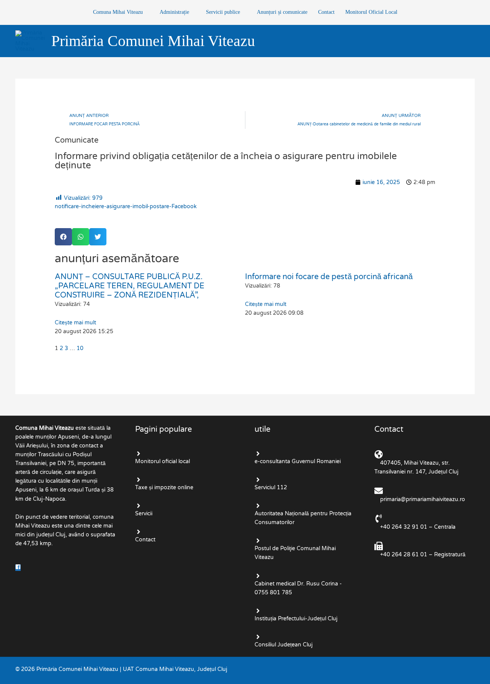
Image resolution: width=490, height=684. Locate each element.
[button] (63, 236)
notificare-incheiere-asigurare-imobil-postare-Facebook (126, 206)
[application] (146, 12)
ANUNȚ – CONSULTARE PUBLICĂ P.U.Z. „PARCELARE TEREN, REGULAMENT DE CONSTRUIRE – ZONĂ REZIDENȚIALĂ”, (129, 286)
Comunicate (76, 140)
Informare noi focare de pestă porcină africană (329, 276)
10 (80, 348)
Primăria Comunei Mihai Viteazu (153, 40)
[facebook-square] (18, 567)
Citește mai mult (75, 322)
